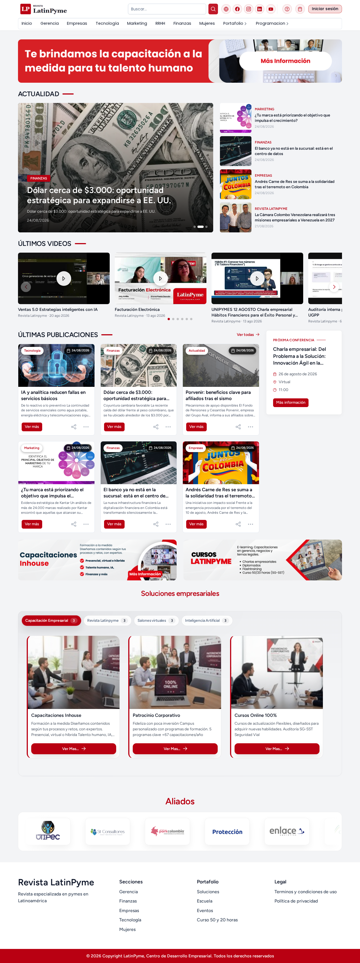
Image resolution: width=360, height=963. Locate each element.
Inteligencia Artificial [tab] (205, 620)
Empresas (129, 910)
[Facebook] (237, 9)
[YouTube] (271, 9)
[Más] (86, 427)
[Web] (226, 9)
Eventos (205, 910)
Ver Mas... (70, 748)
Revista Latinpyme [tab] (106, 620)
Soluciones (208, 891)
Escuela (204, 901)
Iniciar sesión (325, 9)
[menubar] (180, 23)
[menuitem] (26, 23)
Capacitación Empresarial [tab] (50, 620)
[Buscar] (213, 9)
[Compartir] (74, 427)
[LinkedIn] (259, 9)
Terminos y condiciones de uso (305, 891)
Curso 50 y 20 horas (217, 919)
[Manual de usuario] (287, 9)
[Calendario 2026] (300, 9)
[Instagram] (248, 9)
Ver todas (246, 334)
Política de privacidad (296, 901)
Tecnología (130, 919)
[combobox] (167, 9)
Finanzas (128, 901)
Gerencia (128, 891)
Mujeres (127, 929)
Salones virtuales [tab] (155, 620)
